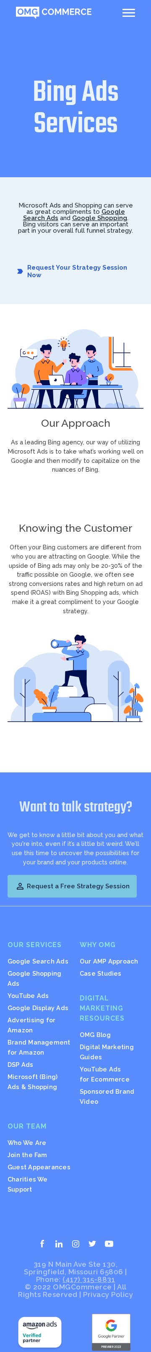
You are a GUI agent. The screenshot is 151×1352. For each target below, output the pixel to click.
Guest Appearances (39, 1167)
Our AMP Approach (109, 961)
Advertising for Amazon (31, 1025)
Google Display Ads (38, 1007)
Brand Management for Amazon (39, 1047)
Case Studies (101, 973)
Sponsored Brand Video (107, 1096)
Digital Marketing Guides (107, 1052)
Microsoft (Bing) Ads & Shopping (33, 1081)
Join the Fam (27, 1154)
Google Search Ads (38, 961)
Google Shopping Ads (34, 978)
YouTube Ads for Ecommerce (105, 1074)
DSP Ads (21, 1064)
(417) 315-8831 (88, 1279)
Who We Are (27, 1142)
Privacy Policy (108, 1294)
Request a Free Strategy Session (72, 886)
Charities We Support (28, 1184)
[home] (53, 13)
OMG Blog (95, 1034)
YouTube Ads (28, 995)
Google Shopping (99, 218)
